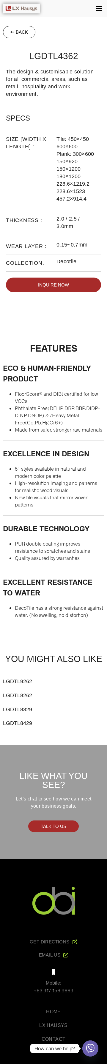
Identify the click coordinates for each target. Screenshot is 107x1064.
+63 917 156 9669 (53, 990)
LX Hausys (53, 1025)
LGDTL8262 (17, 695)
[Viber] (90, 1048)
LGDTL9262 (17, 681)
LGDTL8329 (17, 709)
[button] (75, 8)
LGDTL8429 (17, 723)
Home (53, 1011)
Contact (54, 1039)
